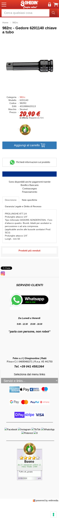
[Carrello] (56, 4)
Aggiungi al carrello (27, 145)
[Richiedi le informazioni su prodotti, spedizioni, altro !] (29, 299)
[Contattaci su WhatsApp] (47, 429)
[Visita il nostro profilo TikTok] (36, 429)
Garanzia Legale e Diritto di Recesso (23, 206)
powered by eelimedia (47, 500)
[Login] (49, 4)
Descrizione (11, 200)
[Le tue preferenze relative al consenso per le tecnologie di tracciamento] (53, 514)
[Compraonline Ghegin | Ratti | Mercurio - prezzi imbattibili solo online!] (30, 4)
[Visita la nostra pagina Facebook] (11, 429)
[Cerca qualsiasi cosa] (53, 13)
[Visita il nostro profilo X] (36, 433)
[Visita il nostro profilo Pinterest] (27, 433)
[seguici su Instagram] (3, 273)
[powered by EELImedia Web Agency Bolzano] (34, 500)
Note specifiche (29, 200)
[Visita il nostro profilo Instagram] (24, 429)
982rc (22, 97)
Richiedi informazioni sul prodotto (33, 162)
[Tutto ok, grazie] (29, 461)
